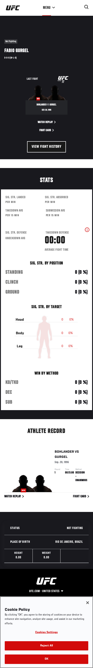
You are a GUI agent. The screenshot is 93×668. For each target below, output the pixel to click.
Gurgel (61, 457)
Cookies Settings (46, 632)
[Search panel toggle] (86, 7)
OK (46, 659)
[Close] (88, 603)
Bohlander (64, 452)
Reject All (46, 645)
